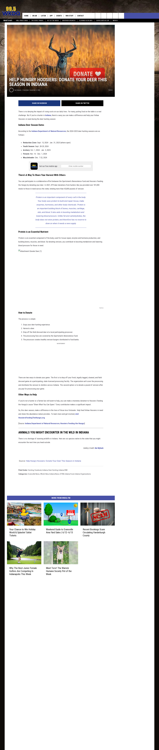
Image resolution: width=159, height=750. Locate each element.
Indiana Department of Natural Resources (49, 131)
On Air (34, 16)
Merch (115, 20)
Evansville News (34, 474)
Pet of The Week (53, 20)
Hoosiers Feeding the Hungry (72, 423)
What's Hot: (8, 20)
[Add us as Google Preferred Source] (104, 16)
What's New (44, 474)
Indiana (48, 115)
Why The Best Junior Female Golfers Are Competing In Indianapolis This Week (23, 571)
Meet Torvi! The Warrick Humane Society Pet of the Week (59, 571)
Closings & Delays (85, 20)
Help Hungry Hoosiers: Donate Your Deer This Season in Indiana (53, 461)
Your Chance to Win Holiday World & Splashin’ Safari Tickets (22, 532)
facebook (38, 470)
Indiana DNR (63, 470)
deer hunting (53, 470)
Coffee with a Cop (102, 20)
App (51, 16)
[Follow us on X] (115, 16)
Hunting (31, 470)
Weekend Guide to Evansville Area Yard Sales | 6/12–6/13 (59, 531)
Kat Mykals (17, 90)
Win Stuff (69, 16)
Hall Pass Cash (22, 20)
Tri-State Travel (37, 20)
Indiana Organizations (83, 474)
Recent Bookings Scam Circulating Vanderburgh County (94, 532)
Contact (80, 16)
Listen (43, 16)
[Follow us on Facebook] (109, 16)
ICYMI (62, 474)
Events (59, 16)
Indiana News (54, 474)
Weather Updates (68, 20)
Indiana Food (69, 474)
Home (26, 16)
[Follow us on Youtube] (121, 16)
